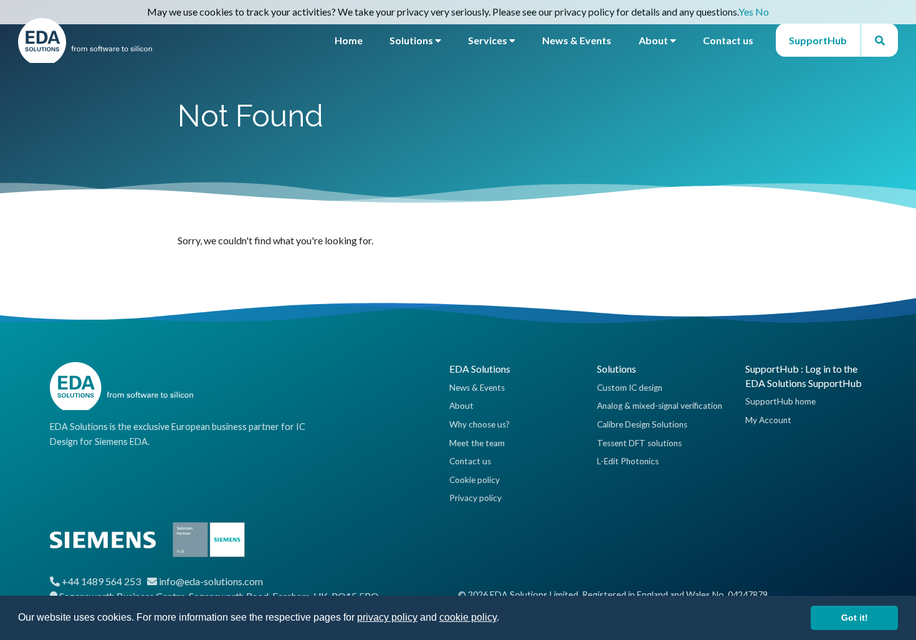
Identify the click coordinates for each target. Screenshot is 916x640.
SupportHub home (780, 401)
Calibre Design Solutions (642, 424)
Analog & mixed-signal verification (659, 406)
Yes (745, 11)
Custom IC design (629, 388)
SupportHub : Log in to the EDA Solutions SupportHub (803, 375)
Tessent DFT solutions (639, 443)
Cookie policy (474, 480)
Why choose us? (479, 424)
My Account (768, 420)
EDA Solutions (479, 369)
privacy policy (387, 617)
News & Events (576, 40)
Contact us (728, 40)
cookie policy (468, 617)
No (762, 11)
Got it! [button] (854, 618)
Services (488, 40)
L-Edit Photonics (628, 461)
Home (349, 40)
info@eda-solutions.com (211, 581)
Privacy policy (475, 498)
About (654, 40)
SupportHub (818, 40)
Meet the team (477, 443)
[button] (503, 619)
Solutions (412, 40)
